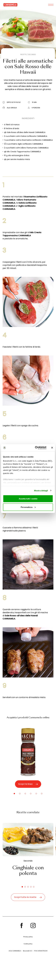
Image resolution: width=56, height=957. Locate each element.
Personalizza (26, 507)
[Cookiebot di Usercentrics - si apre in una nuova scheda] (35, 447)
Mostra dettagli (41, 490)
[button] (14, 793)
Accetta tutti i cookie (28, 499)
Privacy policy (28, 937)
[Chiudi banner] (52, 448)
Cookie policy (28, 944)
